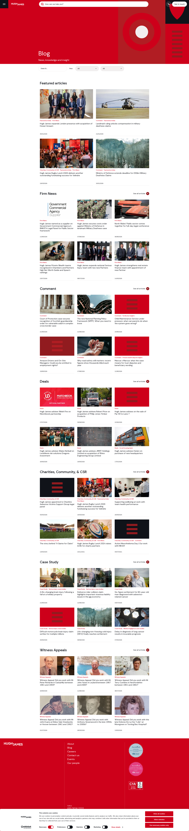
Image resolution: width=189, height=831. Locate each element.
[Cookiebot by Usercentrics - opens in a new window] (26, 827)
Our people (73, 763)
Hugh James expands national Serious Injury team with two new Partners (94, 266)
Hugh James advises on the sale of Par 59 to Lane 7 (130, 412)
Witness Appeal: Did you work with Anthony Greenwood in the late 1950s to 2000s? (94, 721)
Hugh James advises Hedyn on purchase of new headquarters (129, 452)
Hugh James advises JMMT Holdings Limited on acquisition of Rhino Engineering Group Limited (93, 453)
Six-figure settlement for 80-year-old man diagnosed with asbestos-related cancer (132, 594)
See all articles (139, 193)
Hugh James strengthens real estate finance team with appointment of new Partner (131, 267)
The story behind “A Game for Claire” (56, 543)
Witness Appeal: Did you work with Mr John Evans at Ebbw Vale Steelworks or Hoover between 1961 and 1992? (56, 721)
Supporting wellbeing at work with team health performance (130, 503)
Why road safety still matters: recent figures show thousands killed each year (94, 362)
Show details (115, 827)
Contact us (73, 755)
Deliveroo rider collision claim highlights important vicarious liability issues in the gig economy (93, 594)
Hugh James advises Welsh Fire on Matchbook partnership (55, 412)
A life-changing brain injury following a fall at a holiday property (57, 593)
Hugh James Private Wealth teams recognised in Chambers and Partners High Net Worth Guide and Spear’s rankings (57, 269)
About (70, 743)
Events (71, 759)
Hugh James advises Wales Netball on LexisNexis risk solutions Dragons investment (57, 453)
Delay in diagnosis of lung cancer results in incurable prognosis (129, 632)
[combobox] (87, 68)
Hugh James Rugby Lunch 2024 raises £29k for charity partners (94, 544)
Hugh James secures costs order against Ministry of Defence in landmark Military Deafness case (92, 226)
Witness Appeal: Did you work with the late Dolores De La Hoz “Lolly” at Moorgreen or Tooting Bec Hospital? (132, 721)
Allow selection (159, 819)
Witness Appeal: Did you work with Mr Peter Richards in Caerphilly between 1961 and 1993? (56, 682)
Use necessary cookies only (159, 825)
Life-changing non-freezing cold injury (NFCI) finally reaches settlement (94, 632)
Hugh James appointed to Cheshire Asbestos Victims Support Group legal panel (57, 504)
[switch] (70, 827)
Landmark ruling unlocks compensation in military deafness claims (118, 124)
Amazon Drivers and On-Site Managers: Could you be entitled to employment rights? (55, 362)
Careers (71, 751)
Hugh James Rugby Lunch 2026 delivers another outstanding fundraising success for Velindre (61, 174)
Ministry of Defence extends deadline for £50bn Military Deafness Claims (121, 174)
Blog (69, 747)
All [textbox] (79, 68)
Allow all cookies (159, 814)
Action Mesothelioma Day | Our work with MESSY (131, 544)
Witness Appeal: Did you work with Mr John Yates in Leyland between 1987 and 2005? (94, 682)
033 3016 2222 (75, 808)
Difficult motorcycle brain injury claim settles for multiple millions (56, 632)
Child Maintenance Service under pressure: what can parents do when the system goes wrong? (131, 321)
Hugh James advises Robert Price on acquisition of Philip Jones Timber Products (93, 413)
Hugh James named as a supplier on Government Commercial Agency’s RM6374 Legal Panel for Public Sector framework (56, 227)
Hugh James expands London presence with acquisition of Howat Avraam (66, 124)
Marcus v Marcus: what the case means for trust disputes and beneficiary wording (129, 362)
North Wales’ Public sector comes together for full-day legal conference (132, 224)
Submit (42, 4)
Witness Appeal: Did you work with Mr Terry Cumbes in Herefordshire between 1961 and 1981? (131, 682)
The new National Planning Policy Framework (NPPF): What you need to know (94, 321)
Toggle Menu (4, 4)
